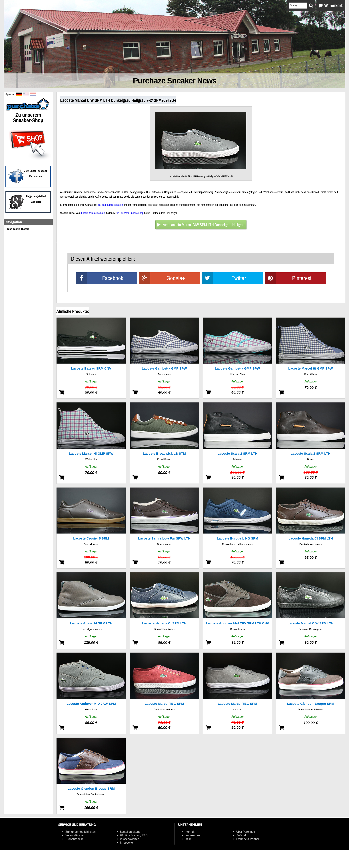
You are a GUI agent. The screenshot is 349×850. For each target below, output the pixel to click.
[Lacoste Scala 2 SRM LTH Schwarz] (237, 442)
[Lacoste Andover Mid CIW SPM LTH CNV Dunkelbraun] (237, 610)
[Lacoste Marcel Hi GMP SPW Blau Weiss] (310, 358)
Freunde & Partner (247, 839)
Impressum (192, 835)
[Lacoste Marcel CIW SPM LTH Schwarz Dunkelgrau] (310, 610)
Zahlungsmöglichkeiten (80, 831)
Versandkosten (75, 835)
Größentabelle (74, 839)
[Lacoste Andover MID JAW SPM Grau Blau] (91, 693)
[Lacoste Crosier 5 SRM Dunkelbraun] (91, 528)
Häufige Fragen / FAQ (134, 835)
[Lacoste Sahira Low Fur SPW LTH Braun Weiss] (164, 528)
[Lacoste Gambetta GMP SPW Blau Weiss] (164, 358)
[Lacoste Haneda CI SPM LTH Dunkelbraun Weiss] (310, 528)
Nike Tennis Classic (18, 229)
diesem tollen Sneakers (93, 213)
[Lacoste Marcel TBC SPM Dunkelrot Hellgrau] (164, 693)
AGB (188, 839)
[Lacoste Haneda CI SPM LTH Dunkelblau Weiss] (164, 610)
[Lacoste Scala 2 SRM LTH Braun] (310, 442)
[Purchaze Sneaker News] (28, 111)
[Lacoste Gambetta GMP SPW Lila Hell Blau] (237, 358)
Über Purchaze (245, 831)
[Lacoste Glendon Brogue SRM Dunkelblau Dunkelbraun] (91, 776)
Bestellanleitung (130, 831)
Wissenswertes (129, 839)
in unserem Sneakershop (130, 213)
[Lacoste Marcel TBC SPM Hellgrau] (237, 693)
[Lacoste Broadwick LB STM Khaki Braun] (164, 442)
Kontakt (190, 831)
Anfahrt (241, 835)
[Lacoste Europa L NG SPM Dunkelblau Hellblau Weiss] (237, 528)
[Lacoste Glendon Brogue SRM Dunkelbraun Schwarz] (310, 693)
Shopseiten (127, 842)
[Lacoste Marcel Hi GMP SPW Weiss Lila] (91, 442)
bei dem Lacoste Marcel (110, 205)
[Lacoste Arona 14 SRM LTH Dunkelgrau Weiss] (91, 610)
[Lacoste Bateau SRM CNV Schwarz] (91, 358)
